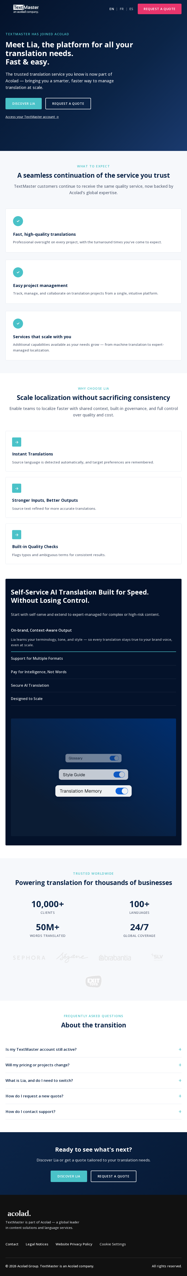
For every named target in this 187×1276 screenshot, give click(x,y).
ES (131, 9)
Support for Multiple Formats (37, 658)
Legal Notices (37, 1244)
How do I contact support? (30, 1111)
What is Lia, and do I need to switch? (39, 1080)
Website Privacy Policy (74, 1244)
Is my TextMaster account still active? (41, 1049)
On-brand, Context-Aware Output (41, 630)
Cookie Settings (113, 1244)
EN (111, 9)
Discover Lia (23, 103)
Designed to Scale (27, 698)
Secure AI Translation (30, 685)
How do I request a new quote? (34, 1096)
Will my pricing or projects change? (37, 1064)
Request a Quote (160, 9)
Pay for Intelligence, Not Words (39, 671)
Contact (11, 1244)
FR (122, 9)
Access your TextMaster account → (32, 117)
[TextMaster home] (26, 8)
